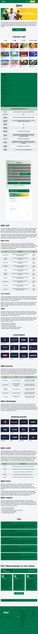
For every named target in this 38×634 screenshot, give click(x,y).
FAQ (3, 103)
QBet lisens (4, 98)
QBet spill (4, 84)
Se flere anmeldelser (19, 593)
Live (13, 40)
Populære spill (5, 77)
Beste (4, 40)
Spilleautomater (32, 40)
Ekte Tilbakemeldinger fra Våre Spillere (9, 105)
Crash (23, 40)
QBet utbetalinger (5, 91)
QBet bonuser (4, 89)
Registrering (4, 82)
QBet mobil (4, 96)
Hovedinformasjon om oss (7, 80)
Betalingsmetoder (5, 94)
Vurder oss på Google (31, 570)
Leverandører (4, 87)
